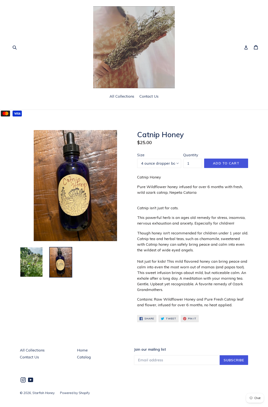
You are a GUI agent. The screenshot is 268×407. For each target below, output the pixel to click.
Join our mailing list (150, 349)
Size (140, 154)
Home (82, 350)
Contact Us (148, 96)
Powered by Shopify (75, 393)
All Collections (122, 96)
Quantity (190, 154)
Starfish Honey (43, 393)
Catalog (84, 357)
